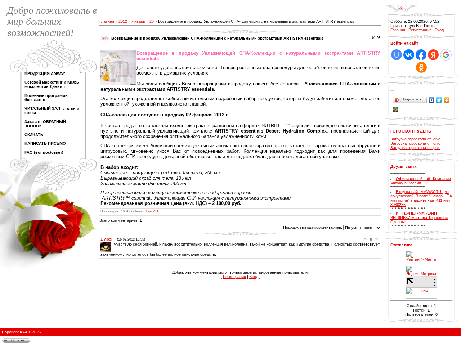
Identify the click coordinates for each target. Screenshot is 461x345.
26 (151, 21)
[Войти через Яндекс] (433, 54)
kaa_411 (152, 211)
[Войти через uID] (396, 54)
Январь (138, 21)
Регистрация (234, 276)
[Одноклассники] (447, 100)
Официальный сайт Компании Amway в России (420, 180)
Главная (106, 21)
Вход (253, 276)
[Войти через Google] (446, 55)
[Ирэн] (107, 244)
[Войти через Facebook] (421, 54)
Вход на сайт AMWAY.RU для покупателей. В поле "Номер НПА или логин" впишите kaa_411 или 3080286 (421, 198)
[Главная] (401, 6)
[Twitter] (439, 100)
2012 (122, 21)
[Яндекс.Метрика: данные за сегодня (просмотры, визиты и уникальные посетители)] (421, 270)
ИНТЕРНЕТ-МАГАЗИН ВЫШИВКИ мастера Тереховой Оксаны (419, 217)
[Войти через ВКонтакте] (408, 54)
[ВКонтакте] (431, 100)
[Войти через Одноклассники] (421, 67)
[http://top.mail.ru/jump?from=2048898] (421, 253)
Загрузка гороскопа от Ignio (415, 139)
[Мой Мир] (395, 109)
